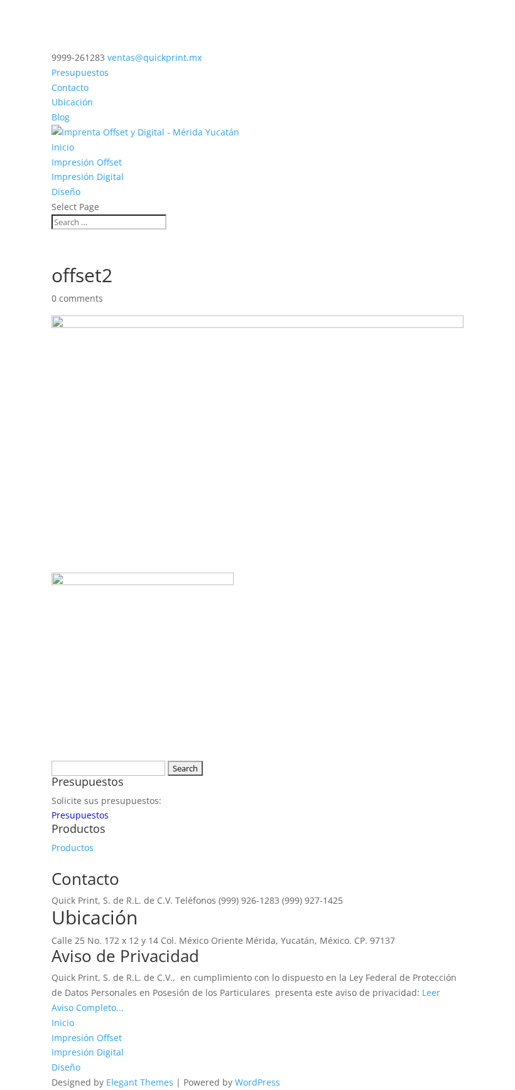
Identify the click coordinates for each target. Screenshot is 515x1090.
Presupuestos (80, 72)
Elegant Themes (139, 1082)
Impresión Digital (88, 177)
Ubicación (72, 102)
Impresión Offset (87, 162)
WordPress (257, 1082)
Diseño (66, 192)
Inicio (63, 147)
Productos (73, 848)
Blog (61, 117)
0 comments (77, 298)
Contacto (70, 87)
